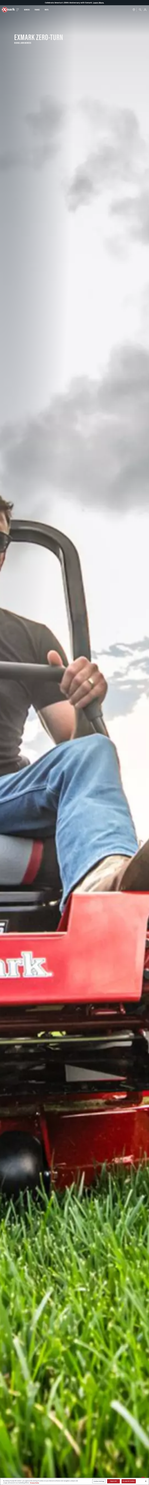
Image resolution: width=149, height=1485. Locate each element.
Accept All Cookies (129, 1481)
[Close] (146, 1481)
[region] (74, 1481)
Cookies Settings (98, 1481)
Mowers (27, 9)
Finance (37, 9)
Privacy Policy (34, 1483)
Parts (47, 9)
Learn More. (98, 2)
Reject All (113, 1481)
